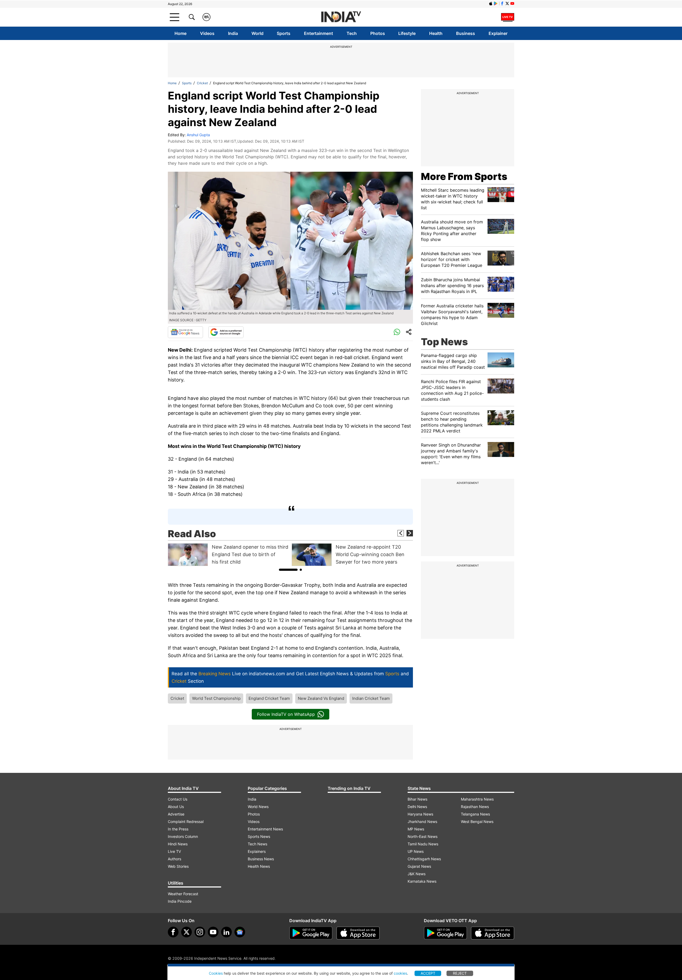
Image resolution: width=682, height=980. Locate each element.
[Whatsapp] (397, 332)
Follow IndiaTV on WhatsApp (286, 714)
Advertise (176, 814)
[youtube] (213, 932)
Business (465, 33)
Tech (352, 33)
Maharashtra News (477, 799)
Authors (174, 859)
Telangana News (475, 814)
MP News (416, 829)
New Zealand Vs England (321, 698)
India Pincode (180, 901)
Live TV (174, 851)
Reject (460, 973)
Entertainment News (265, 829)
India (233, 33)
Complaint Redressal (186, 821)
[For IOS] (492, 933)
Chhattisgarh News (424, 859)
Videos (207, 33)
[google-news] (239, 932)
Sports (283, 33)
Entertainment (318, 33)
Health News (259, 866)
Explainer (498, 33)
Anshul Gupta (198, 134)
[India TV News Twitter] (507, 3)
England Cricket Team (269, 698)
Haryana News (420, 814)
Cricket (202, 83)
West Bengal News (477, 821)
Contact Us (177, 799)
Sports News (259, 836)
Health (436, 33)
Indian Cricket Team (371, 698)
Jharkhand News (422, 821)
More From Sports (464, 176)
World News (258, 806)
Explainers (257, 851)
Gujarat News (419, 866)
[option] (228, 554)
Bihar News (417, 799)
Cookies (216, 973)
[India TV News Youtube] (512, 3)
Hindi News (178, 844)
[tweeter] (186, 932)
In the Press (178, 829)
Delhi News (417, 806)
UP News (416, 851)
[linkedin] (226, 932)
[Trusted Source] (225, 332)
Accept (428, 973)
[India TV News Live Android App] (310, 933)
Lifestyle (407, 33)
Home (180, 33)
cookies (400, 973)
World (257, 33)
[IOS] (491, 3)
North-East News (422, 836)
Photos (377, 33)
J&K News (416, 873)
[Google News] (185, 332)
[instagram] (199, 932)
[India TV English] (341, 17)
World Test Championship (216, 698)
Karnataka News (422, 881)
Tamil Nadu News (423, 844)
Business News (261, 859)
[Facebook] (173, 932)
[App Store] (358, 933)
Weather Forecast (183, 893)
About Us (176, 806)
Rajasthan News (475, 806)
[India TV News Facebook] (502, 3)
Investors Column (183, 836)
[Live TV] (507, 17)
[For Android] (445, 933)
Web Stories (178, 866)
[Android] (496, 3)
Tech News (257, 844)
